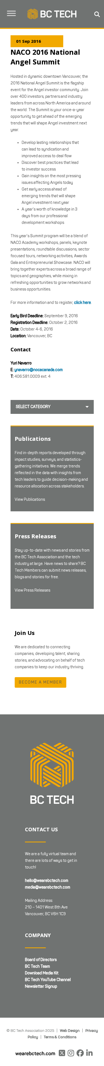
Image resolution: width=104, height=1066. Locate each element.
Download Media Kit (41, 973)
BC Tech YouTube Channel (48, 979)
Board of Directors (41, 959)
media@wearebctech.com (47, 887)
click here (82, 302)
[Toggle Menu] (11, 13)
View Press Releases (32, 590)
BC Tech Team (37, 966)
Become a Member (40, 682)
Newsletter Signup (41, 986)
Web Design (70, 1030)
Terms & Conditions (60, 1037)
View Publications (30, 499)
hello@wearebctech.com (46, 880)
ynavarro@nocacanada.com (38, 369)
